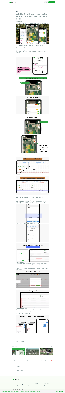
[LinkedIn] (20, 389)
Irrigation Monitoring (27, 335)
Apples (30, 5)
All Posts (13, 5)
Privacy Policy (39, 391)
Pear (33, 5)
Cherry (43, 5)
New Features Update (19, 335)
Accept (61, 391)
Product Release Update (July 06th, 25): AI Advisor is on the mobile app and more (18, 357)
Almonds (21, 5)
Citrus (17, 5)
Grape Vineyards (38, 5)
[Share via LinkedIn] (20, 338)
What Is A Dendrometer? (46, 357)
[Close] (63, 391)
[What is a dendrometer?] (46, 351)
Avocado (25, 5)
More (47, 5)
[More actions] (48, 11)
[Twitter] (17, 389)
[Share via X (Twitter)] (18, 338)
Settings (56, 391)
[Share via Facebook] (16, 338)
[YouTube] (22, 389)
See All (52, 346)
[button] (52, 5)
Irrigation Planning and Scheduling (35, 335)
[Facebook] (15, 389)
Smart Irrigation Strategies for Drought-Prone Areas (32, 357)
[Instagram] (13, 389)
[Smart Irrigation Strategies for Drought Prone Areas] (32, 351)
